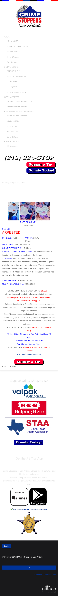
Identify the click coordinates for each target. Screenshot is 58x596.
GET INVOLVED (11, 97)
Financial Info (50, 574)
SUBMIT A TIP (13, 71)
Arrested (13, 81)
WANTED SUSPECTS (16, 77)
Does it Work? (13, 52)
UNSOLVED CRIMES (16, 92)
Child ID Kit (12, 126)
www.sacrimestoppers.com (29, 354)
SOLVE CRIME (11, 67)
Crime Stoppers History (17, 46)
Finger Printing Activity (17, 107)
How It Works (13, 57)
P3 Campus (12, 146)
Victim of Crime (13, 121)
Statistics (38, 574)
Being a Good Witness (17, 116)
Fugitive (13, 87)
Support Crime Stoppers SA (19, 101)
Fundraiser (12, 62)
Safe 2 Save (12, 137)
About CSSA (12, 41)
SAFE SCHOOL (11, 142)
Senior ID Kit (12, 132)
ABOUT (7, 37)
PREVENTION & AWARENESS (18, 111)
